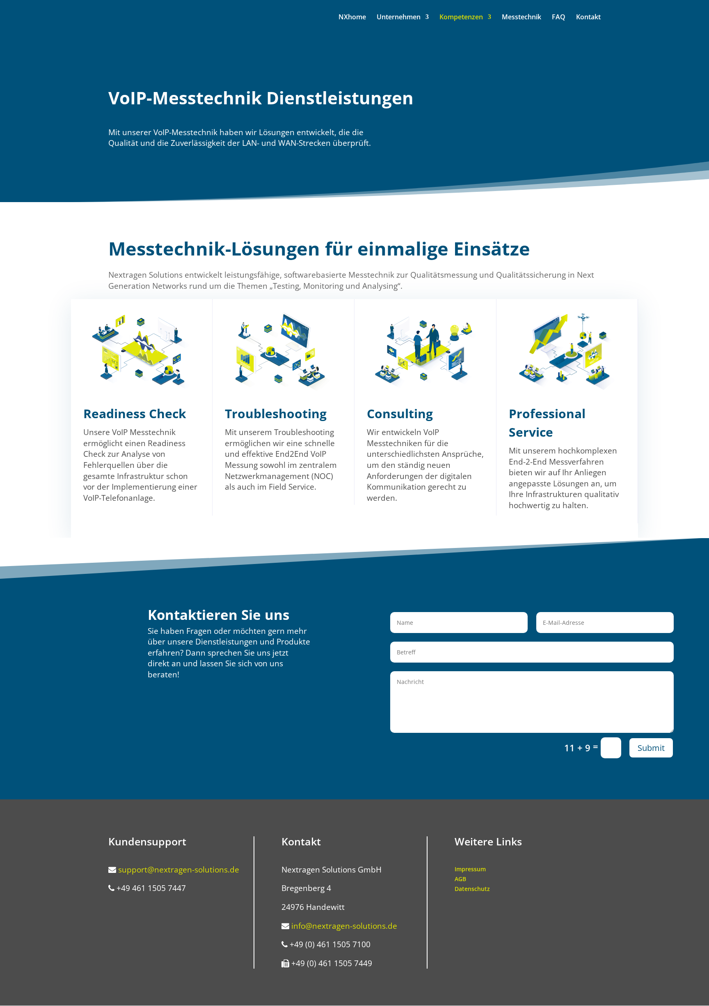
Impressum (470, 869)
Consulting (400, 413)
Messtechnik (521, 17)
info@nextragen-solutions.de (344, 926)
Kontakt (588, 17)
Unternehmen (399, 17)
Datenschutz (472, 889)
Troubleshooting (276, 413)
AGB (460, 879)
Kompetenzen (461, 17)
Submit (651, 747)
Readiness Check (134, 413)
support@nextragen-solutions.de (178, 869)
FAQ (558, 17)
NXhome (352, 17)
